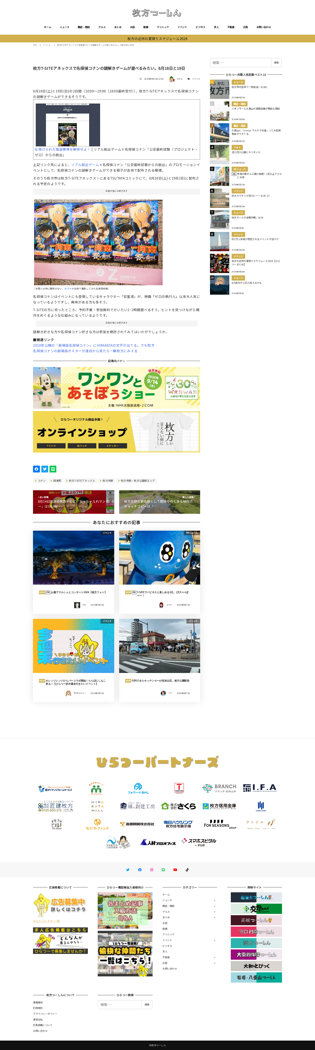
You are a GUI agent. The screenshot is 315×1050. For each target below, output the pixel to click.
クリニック (163, 27)
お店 (132, 27)
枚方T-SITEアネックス (81, 480)
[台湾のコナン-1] (98, 240)
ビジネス (200, 27)
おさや (68, 288)
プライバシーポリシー (45, 1013)
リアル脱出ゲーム (85, 164)
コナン (41, 480)
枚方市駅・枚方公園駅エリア (137, 480)
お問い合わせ (263, 27)
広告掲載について (42, 1025)
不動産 (231, 27)
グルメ (102, 27)
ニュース (64, 27)
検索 (276, 62)
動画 (145, 27)
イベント (182, 27)
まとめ (118, 27)
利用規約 (38, 1008)
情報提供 (38, 1002)
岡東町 (57, 480)
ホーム (47, 27)
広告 (245, 27)
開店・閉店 (84, 27)
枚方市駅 (107, 480)
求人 (216, 27)
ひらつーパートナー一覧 (46, 920)
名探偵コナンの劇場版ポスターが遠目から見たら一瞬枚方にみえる (85, 350)
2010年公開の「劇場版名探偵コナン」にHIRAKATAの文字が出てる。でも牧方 (93, 345)
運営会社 (38, 1019)
